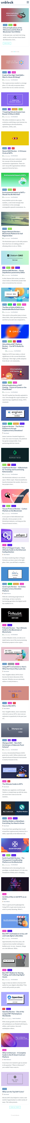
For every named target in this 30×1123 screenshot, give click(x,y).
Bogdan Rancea (7, 593)
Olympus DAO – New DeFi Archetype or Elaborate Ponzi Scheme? (13, 745)
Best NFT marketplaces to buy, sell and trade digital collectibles (14, 935)
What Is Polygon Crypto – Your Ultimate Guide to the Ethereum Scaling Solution (14, 550)
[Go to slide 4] (15, 51)
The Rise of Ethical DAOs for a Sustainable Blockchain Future (13, 308)
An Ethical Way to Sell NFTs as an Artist (14, 898)
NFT (15, 25)
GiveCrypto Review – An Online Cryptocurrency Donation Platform (14, 589)
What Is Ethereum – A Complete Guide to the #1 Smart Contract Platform (14, 1055)
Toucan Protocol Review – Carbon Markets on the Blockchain (14, 510)
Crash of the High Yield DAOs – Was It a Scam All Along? (13, 76)
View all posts (15, 1107)
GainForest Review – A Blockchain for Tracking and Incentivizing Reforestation (14, 470)
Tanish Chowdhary (16, 1018)
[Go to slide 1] (11, 51)
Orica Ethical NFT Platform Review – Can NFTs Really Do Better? (13, 346)
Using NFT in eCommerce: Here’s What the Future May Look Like (14, 668)
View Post (7, 43)
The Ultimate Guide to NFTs (12, 784)
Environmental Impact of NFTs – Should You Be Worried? (14, 193)
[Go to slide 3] (14, 51)
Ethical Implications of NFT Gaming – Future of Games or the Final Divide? (14, 387)
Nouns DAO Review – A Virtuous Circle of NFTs (14, 152)
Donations (14, 109)
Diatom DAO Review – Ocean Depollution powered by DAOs (13, 271)
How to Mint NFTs (9, 706)
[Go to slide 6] (18, 51)
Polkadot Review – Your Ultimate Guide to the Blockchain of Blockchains (14, 630)
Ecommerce (11, 664)
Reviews (17, 267)
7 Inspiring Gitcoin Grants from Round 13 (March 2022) (13, 113)
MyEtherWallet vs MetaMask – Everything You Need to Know (13, 822)
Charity (10, 304)
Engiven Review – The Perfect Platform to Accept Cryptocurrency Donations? (13, 428)
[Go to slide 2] (13, 51)
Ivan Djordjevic (14, 79)
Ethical (10, 25)
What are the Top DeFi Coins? (13, 1092)
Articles (5, 25)
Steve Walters (7, 554)
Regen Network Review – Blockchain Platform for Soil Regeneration (12, 234)
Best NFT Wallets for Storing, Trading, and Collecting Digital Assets (13, 975)
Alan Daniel (6, 433)
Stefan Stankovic (7, 1059)
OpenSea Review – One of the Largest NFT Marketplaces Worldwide (13, 1014)
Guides (13, 72)
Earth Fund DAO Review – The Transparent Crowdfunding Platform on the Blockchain (13, 860)
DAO (9, 72)
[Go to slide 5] (17, 51)
